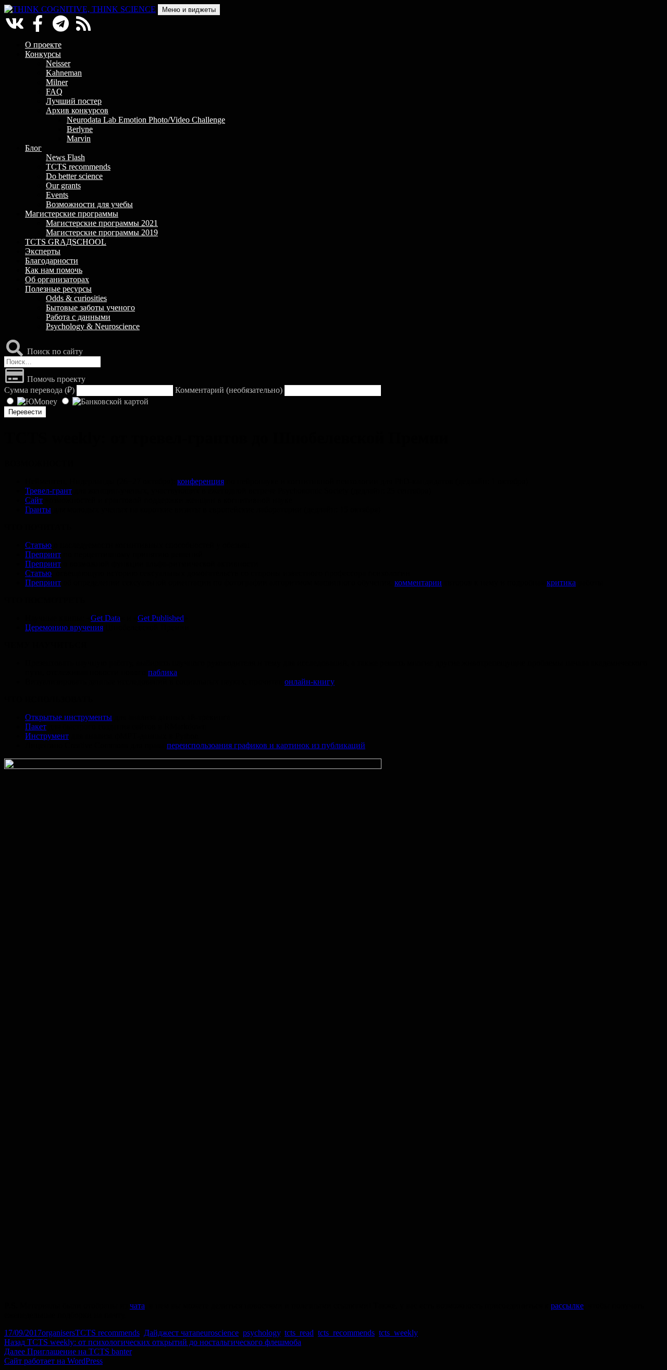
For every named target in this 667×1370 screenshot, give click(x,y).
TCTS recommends (78, 166)
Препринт (43, 554)
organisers (58, 1332)
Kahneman (64, 72)
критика (561, 582)
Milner (57, 82)
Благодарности (51, 260)
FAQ (54, 91)
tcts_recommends (346, 1332)
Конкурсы (43, 54)
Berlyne (80, 129)
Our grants (63, 185)
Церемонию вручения (64, 627)
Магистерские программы (71, 213)
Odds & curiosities (76, 298)
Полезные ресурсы (58, 288)
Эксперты (42, 251)
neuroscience (217, 1332)
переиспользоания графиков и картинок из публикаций (266, 745)
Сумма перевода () (39, 390)
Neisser (58, 63)
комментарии (418, 582)
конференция (200, 481)
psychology (261, 1332)
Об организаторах (57, 279)
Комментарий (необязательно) (228, 390)
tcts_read (299, 1332)
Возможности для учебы (89, 204)
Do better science (74, 176)
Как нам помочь (53, 270)
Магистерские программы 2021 (102, 223)
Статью (38, 544)
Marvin (79, 138)
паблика (162, 672)
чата (137, 1305)
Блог (33, 147)
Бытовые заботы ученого (90, 307)
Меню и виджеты (189, 10)
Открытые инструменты (68, 717)
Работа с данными (78, 317)
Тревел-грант (48, 490)
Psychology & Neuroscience (93, 326)
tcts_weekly (398, 1332)
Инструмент (47, 735)
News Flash (65, 157)
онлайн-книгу (310, 681)
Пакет (35, 726)
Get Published (161, 618)
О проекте (43, 44)
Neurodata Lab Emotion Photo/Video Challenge (146, 119)
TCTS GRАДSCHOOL (65, 241)
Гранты (38, 509)
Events (57, 194)
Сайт (34, 500)
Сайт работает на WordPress (53, 1360)
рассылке (567, 1305)
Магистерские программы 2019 (102, 232)
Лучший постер (74, 101)
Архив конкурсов (77, 110)
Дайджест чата (170, 1332)
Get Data (105, 618)
